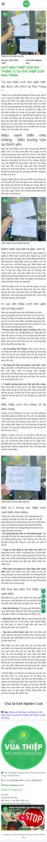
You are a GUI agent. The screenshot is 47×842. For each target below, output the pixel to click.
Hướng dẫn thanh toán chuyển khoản (15, 803)
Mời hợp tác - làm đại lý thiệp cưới (14, 800)
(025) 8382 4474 (16, 780)
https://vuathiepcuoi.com (14, 785)
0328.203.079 (36, 780)
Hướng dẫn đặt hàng (9, 798)
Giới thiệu (5, 795)
